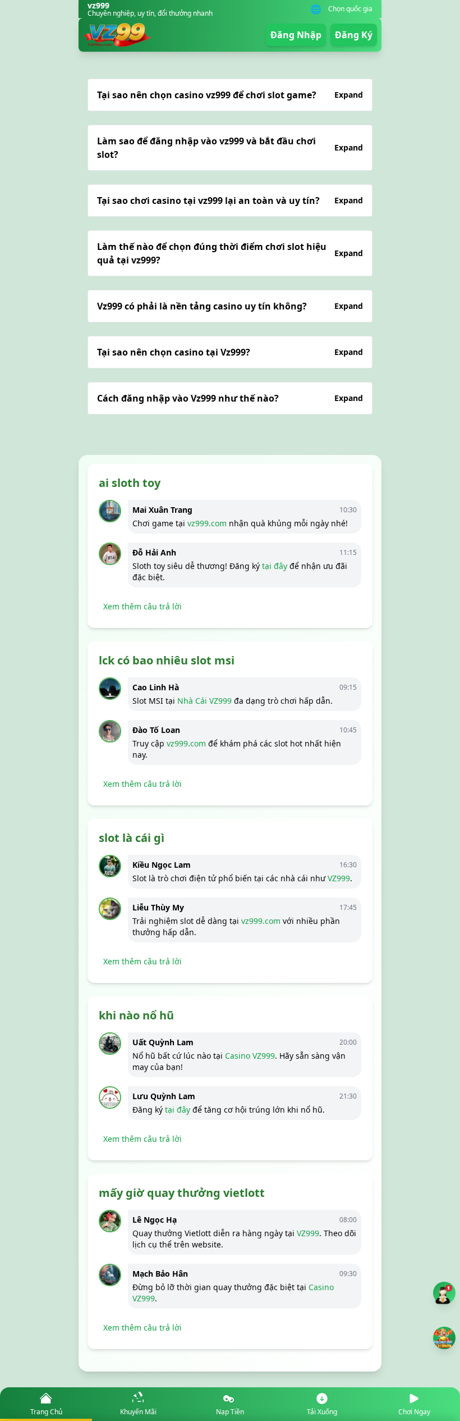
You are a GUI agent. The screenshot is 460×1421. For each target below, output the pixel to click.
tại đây (274, 566)
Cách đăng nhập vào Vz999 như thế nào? (230, 398)
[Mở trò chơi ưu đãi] (444, 1338)
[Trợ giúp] (444, 1293)
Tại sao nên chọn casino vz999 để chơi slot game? (230, 95)
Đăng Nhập (295, 35)
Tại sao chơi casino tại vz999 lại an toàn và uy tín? (230, 200)
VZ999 (339, 878)
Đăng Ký (353, 35)
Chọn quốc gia (350, 8)
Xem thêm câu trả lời (142, 606)
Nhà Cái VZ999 (204, 700)
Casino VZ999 (250, 1055)
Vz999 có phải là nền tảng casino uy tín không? (230, 306)
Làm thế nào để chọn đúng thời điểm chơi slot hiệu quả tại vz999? (230, 253)
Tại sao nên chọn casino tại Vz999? (230, 352)
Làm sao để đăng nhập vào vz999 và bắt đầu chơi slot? (230, 148)
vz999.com (207, 523)
